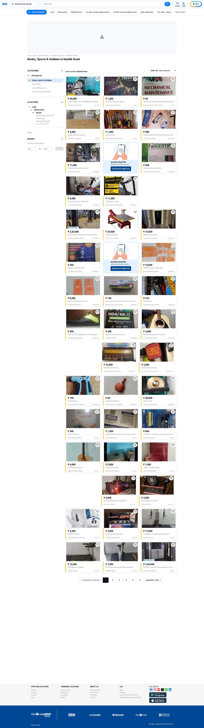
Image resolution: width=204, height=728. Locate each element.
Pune (32, 697)
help (32, 725)
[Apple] (157, 702)
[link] (153, 580)
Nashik (63, 697)
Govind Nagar (42, 124)
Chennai (34, 695)
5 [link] (133, 580)
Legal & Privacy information (128, 695)
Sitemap (122, 692)
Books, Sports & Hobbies (41, 55)
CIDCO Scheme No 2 (45, 116)
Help (121, 690)
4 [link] (126, 580)
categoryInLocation (57, 55)
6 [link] (139, 580)
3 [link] (119, 580)
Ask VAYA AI (94, 692)
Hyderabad (64, 692)
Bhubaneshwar (65, 690)
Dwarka (40, 118)
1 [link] (105, 580)
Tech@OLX (94, 695)
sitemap (37, 725)
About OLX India (95, 690)
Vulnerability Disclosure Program (130, 697)
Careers (92, 697)
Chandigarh (64, 695)
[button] (36, 4)
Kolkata (33, 690)
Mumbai (33, 692)
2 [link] (112, 580)
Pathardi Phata (43, 121)
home (29, 55)
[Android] (157, 697)
